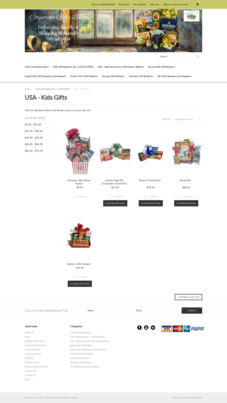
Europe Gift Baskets (113, 76)
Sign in (166, 4)
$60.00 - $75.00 (34, 150)
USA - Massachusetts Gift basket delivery (121, 66)
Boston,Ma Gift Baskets (161, 66)
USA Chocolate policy (37, 66)
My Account (124, 4)
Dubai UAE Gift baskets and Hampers (45, 76)
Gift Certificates (139, 4)
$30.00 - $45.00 (34, 137)
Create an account (180, 4)
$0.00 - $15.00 (33, 124)
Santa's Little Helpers (79, 264)
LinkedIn (153, 327)
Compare (82, 197)
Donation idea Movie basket (78, 182)
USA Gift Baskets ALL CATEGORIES (73, 66)
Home (27, 89)
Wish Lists (154, 4)
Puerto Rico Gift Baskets (84, 76)
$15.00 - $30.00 (34, 131)
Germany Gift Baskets (141, 76)
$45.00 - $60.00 (34, 144)
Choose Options (115, 203)
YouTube (146, 327)
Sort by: (166, 119)
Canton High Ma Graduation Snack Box (114, 182)
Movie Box (185, 180)
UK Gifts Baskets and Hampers (174, 76)
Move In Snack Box (150, 180)
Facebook (139, 327)
